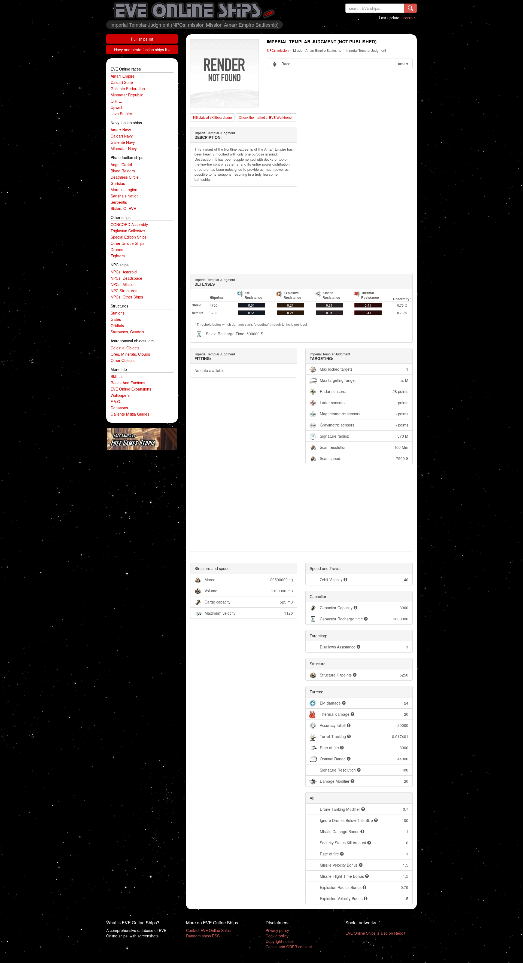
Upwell (116, 107)
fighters (118, 255)
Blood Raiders (123, 170)
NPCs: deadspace (126, 278)
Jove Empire (121, 113)
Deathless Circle (125, 177)
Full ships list (142, 39)
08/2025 (409, 17)
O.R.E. (116, 101)
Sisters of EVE (123, 208)
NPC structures (124, 290)
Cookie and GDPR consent (289, 946)
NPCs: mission (123, 284)
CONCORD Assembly (129, 224)
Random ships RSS (203, 935)
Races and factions (128, 382)
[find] (410, 8)
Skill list (117, 376)
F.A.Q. (116, 401)
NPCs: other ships (127, 297)
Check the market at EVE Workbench (266, 117)
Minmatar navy (124, 148)
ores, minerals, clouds (130, 354)
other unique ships (127, 243)
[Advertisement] (301, 230)
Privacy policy (277, 930)
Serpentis (119, 202)
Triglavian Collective (128, 230)
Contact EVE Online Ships (208, 930)
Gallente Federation (128, 88)
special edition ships (129, 237)
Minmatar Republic (127, 94)
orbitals (117, 325)
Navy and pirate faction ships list (142, 49)
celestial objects (125, 348)
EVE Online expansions (131, 389)
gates (116, 319)
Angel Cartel (121, 164)
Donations (119, 407)
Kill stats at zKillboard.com (212, 117)
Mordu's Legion (124, 189)
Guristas (118, 183)
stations (117, 313)
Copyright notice (280, 941)
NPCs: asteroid (124, 272)
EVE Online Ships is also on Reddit (375, 933)
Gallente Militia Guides (130, 414)
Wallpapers (120, 395)
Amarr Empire (123, 76)
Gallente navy (123, 142)
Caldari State (122, 82)
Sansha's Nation (125, 196)
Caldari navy (122, 136)
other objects (123, 360)
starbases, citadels (127, 331)
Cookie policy (277, 935)
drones (117, 249)
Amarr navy (121, 129)
